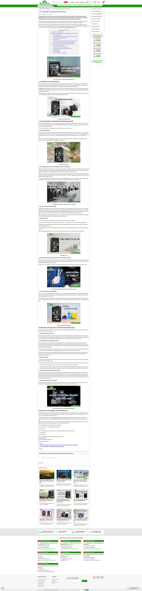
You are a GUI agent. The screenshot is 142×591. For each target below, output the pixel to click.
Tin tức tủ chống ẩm (46, 8)
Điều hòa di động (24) (95, 26)
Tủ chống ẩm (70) (95, 23)
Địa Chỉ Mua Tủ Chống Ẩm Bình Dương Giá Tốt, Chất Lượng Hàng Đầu (80, 481)
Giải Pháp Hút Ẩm (45, 441)
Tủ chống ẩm (41, 88)
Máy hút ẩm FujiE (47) (96, 21)
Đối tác (87, 2)
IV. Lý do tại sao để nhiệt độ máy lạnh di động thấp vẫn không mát (62, 43)
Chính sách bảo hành (41, 580)
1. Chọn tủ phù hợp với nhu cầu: (58, 45)
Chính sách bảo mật (55, 579)
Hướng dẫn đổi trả (41, 583)
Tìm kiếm (66, 2)
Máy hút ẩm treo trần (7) (96, 18)
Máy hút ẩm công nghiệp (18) (97, 13)
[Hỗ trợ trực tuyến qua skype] (98, 41)
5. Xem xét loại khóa (56, 51)
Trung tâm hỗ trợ (40, 586)
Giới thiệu (72, 2)
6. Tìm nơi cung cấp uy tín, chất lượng (60, 52)
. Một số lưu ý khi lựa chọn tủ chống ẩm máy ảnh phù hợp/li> (64, 42)
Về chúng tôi (54, 580)
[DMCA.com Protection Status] (86, 590)
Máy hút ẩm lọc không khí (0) (97, 16)
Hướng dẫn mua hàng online (42, 579)
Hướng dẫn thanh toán (41, 582)
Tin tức (91, 2)
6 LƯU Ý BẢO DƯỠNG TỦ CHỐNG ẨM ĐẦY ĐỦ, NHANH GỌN (52, 446)
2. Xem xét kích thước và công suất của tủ (60, 46)
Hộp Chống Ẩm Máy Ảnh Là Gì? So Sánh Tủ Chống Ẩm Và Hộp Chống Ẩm (80, 520)
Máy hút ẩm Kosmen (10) (96, 8)
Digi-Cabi (59, 418)
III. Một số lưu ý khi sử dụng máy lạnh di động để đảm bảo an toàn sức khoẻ (64, 33)
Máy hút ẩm (82, 2)
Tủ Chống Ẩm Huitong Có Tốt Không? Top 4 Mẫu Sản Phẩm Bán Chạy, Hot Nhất (63, 500)
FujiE (53, 418)
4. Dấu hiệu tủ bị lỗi (56, 39)
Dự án (94, 2)
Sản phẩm (77, 2)
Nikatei (56, 418)
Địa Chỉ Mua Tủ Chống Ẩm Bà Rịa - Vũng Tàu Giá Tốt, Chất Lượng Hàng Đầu (46, 481)
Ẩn (67, 30)
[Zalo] (94, 41)
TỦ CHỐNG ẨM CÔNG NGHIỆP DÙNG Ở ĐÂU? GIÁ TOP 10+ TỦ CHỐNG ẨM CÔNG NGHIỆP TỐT (59, 445)
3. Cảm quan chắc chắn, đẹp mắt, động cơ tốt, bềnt (62, 48)
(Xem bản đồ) (47, 544)
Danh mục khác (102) (95, 31)
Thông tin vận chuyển (55, 582)
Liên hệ (98, 2)
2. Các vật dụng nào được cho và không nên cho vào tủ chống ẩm (65, 36)
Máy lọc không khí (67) (96, 28)
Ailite (63, 418)
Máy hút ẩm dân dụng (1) (96, 11)
